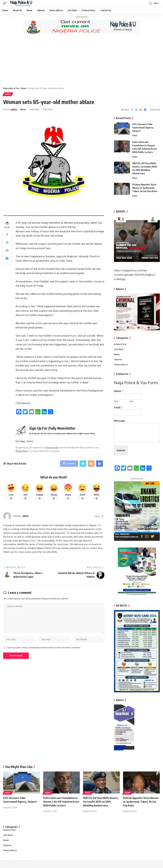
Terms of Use (52, 447)
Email (118, 407)
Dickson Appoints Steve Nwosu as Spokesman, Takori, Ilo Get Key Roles (144, 188)
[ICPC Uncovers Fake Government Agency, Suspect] (122, 128)
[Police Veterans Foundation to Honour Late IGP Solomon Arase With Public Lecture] (122, 146)
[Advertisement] (81, 60)
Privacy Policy (22, 451)
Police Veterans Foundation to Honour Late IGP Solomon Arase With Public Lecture (61, 801)
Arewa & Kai (120, 344)
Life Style (119, 349)
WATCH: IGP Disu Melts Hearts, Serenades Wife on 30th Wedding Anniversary (101, 801)
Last (131, 401)
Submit (121, 450)
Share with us (121, 364)
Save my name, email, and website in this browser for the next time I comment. (44, 647)
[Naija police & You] (22, 3)
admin (14, 109)
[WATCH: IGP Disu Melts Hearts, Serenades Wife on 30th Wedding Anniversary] (122, 168)
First (116, 401)
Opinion (118, 359)
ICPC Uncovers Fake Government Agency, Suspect (143, 127)
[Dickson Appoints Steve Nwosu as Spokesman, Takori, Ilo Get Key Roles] (122, 189)
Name (118, 391)
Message (119, 420)
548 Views (34, 109)
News (8, 94)
